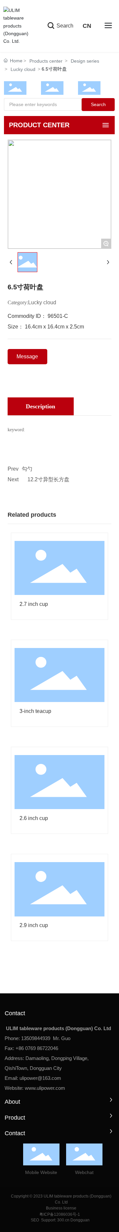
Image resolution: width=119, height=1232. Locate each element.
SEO (34, 1220)
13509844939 (35, 1038)
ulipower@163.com (40, 1078)
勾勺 (27, 469)
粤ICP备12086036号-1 (59, 1214)
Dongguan (80, 1220)
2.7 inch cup (34, 604)
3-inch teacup (35, 711)
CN (87, 26)
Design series (85, 61)
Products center (45, 61)
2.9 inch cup (34, 925)
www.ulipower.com (45, 1088)
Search (64, 26)
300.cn (62, 1220)
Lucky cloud (23, 69)
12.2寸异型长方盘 (48, 479)
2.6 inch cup (34, 818)
